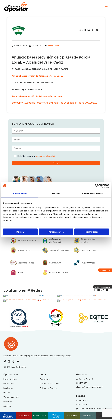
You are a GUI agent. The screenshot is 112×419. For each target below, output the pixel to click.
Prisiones (88, 415)
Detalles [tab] (56, 193)
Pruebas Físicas (88, 262)
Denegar (20, 232)
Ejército (72, 415)
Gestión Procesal (89, 250)
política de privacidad (45, 156)
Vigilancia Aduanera (26, 240)
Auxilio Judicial (24, 250)
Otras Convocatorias (58, 272)
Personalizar (54, 232)
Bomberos (24, 415)
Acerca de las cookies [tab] (92, 193)
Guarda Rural (55, 262)
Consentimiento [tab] (19, 193)
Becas (20, 272)
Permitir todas (91, 232)
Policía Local (53, 45)
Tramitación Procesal (58, 250)
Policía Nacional (8, 415)
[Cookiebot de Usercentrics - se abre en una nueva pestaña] (97, 186)
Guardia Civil (40, 415)
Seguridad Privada (25, 262)
